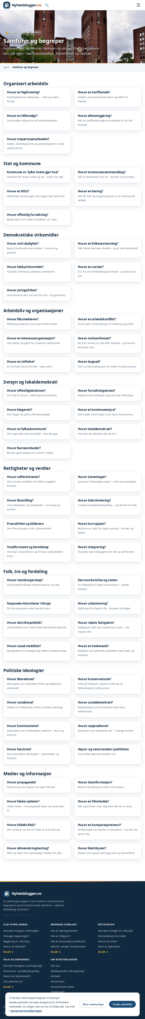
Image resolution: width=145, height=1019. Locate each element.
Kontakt (55, 976)
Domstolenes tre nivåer (112, 936)
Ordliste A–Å (10, 915)
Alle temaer (27, 915)
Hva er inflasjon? (60, 936)
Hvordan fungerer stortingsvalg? (22, 965)
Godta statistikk (122, 1004)
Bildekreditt (58, 992)
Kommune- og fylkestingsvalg (21, 971)
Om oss (55, 965)
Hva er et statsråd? (14, 946)
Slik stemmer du (13, 981)
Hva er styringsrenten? (64, 930)
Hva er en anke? (107, 941)
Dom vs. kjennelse (109, 946)
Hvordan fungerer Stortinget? (21, 930)
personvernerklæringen (26, 1010)
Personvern (58, 981)
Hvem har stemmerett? (16, 976)
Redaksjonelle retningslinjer (68, 971)
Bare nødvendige (93, 1004)
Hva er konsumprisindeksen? (68, 941)
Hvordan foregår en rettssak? (115, 930)
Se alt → (8, 951)
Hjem (6, 67)
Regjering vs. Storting (16, 941)
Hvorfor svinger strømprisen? (68, 946)
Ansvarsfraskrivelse (62, 986)
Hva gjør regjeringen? (16, 936)
